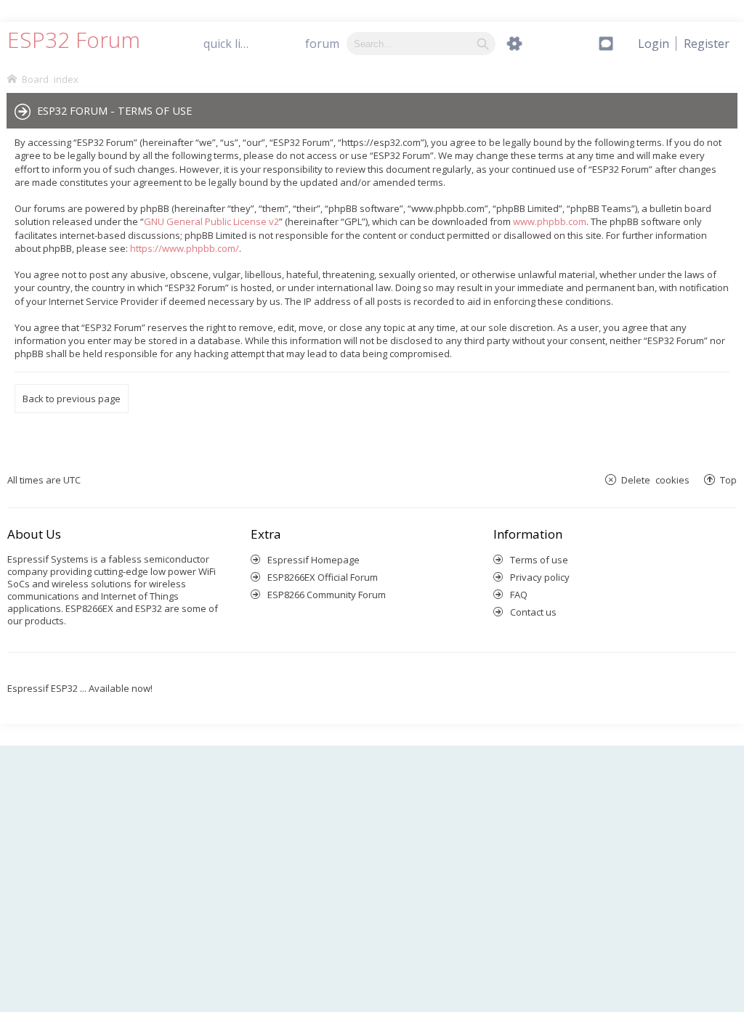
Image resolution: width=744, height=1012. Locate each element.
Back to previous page (72, 398)
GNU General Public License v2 (211, 221)
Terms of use (539, 559)
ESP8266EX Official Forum (322, 577)
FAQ (518, 594)
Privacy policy (540, 577)
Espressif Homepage (313, 559)
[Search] (483, 43)
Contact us (533, 612)
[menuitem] (706, 43)
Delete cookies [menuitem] (655, 479)
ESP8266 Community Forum (326, 594)
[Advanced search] (514, 43)
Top (728, 479)
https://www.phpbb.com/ (184, 248)
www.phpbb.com (549, 221)
